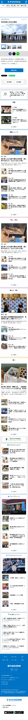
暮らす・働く (24, 5)
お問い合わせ (5, 682)
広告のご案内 (5, 684)
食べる (8, 5)
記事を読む (14, 70)
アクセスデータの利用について (8, 679)
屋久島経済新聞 (13, 2)
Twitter (16, 669)
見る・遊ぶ (13, 5)
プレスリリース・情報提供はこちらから (10, 677)
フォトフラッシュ (5, 19)
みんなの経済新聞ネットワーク (14, 700)
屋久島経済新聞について (7, 675)
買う (18, 5)
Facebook (12, 669)
